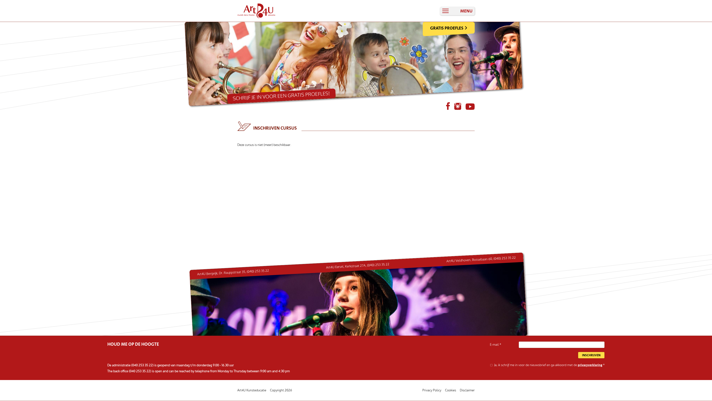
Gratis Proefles (446, 28)
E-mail (495, 345)
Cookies (450, 390)
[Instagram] (458, 109)
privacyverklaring (590, 365)
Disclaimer (467, 390)
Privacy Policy (431, 390)
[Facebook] (448, 109)
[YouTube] (470, 109)
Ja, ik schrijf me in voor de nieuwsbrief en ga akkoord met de (548, 365)
